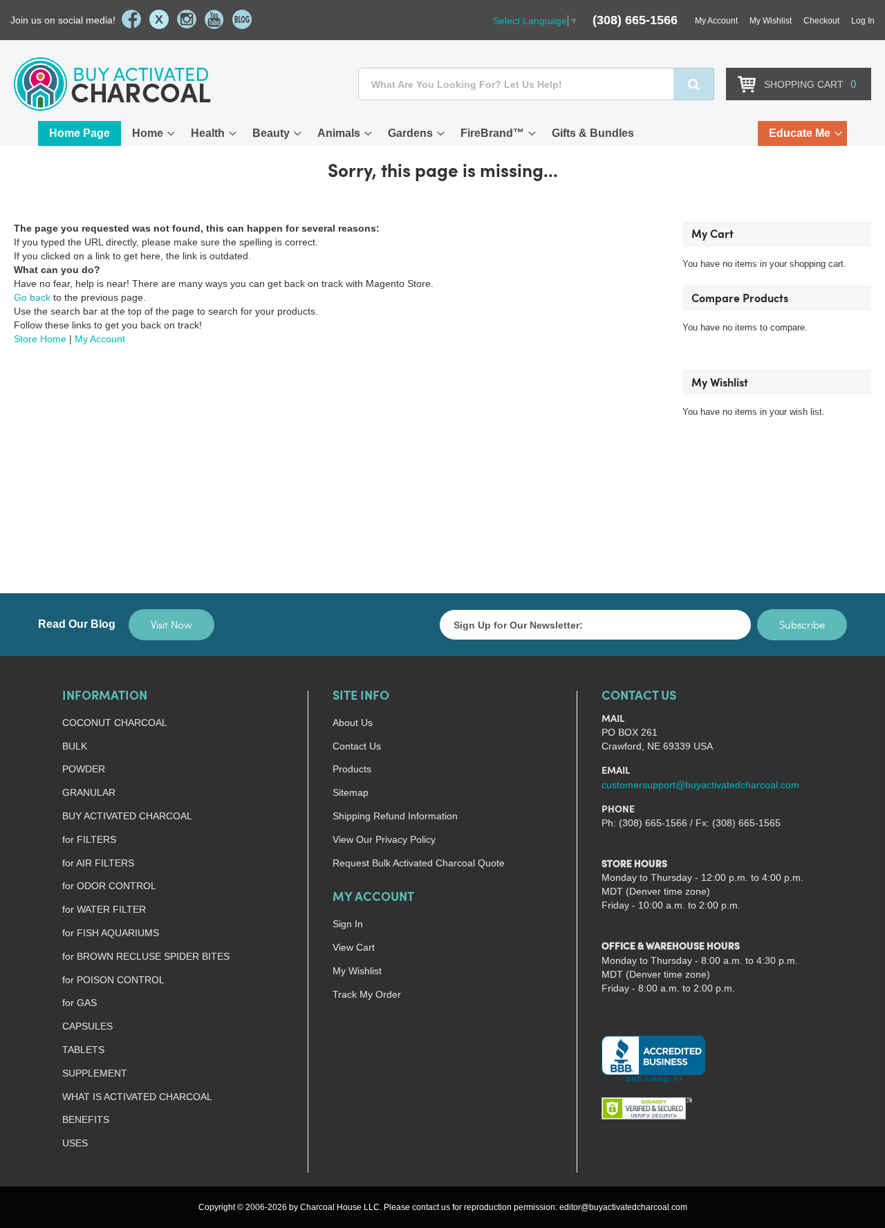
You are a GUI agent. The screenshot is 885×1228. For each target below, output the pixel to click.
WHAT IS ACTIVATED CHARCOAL (137, 1096)
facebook (131, 19)
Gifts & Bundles (593, 133)
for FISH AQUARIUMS (110, 932)
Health (208, 133)
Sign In (348, 923)
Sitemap (351, 792)
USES (75, 1142)
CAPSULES (87, 1026)
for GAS (79, 1002)
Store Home (40, 338)
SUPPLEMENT (94, 1073)
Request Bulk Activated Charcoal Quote (419, 862)
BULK (74, 746)
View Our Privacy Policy (384, 839)
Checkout (821, 21)
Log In (863, 21)
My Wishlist (770, 21)
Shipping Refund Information (395, 815)
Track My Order (367, 994)
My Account (716, 21)
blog (242, 19)
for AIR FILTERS (98, 862)
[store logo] (112, 84)
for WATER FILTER (104, 909)
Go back (32, 297)
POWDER (83, 768)
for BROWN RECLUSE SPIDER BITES (146, 956)
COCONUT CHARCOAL (114, 722)
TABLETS (83, 1049)
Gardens (410, 133)
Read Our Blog (76, 624)
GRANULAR (88, 792)
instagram (186, 19)
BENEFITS (85, 1119)
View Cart (354, 947)
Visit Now (171, 624)
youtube (214, 19)
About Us (353, 722)
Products (352, 768)
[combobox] (536, 84)
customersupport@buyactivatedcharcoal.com (700, 784)
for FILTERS (89, 839)
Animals (338, 133)
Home (147, 133)
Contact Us (357, 746)
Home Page (79, 133)
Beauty (271, 133)
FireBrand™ (492, 133)
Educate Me (799, 133)
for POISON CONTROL (113, 979)
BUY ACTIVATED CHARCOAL (127, 815)
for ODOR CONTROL (109, 885)
